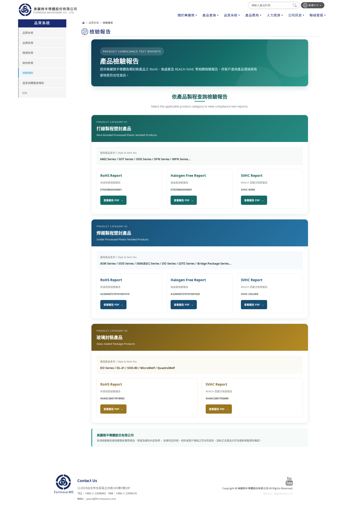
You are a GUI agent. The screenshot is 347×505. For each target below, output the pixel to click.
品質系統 (27, 32)
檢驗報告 (27, 73)
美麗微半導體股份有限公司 (48, 9)
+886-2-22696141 (126, 493)
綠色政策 (27, 63)
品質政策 (27, 43)
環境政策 (27, 53)
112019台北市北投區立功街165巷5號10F (103, 488)
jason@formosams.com (101, 498)
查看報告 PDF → (113, 200)
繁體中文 (314, 5)
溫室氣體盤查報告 (33, 83)
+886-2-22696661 (95, 493)
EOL (24, 93)
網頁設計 (267, 493)
